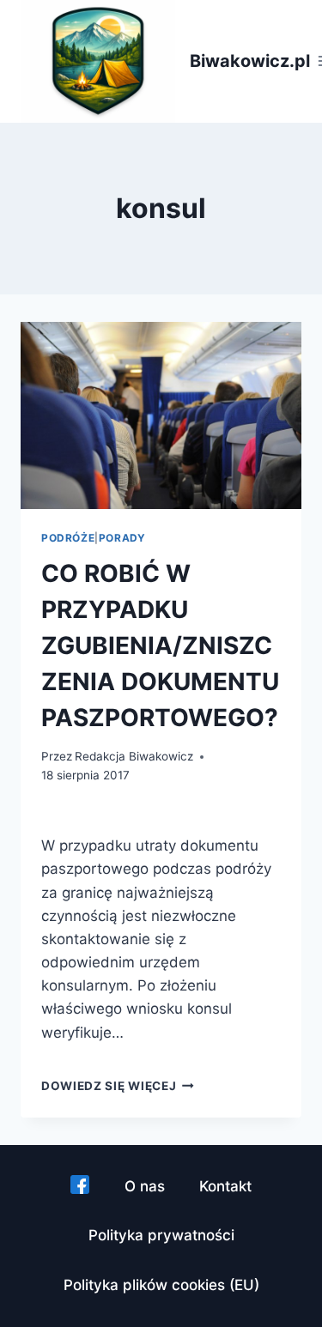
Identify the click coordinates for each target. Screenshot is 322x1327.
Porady (122, 537)
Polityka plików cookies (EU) (161, 1285)
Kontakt (225, 1186)
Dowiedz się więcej (117, 1086)
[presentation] (161, 415)
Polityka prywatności (161, 1235)
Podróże (67, 537)
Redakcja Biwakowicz (134, 756)
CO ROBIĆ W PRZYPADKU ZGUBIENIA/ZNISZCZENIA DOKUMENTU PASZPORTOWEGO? (160, 645)
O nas (145, 1186)
